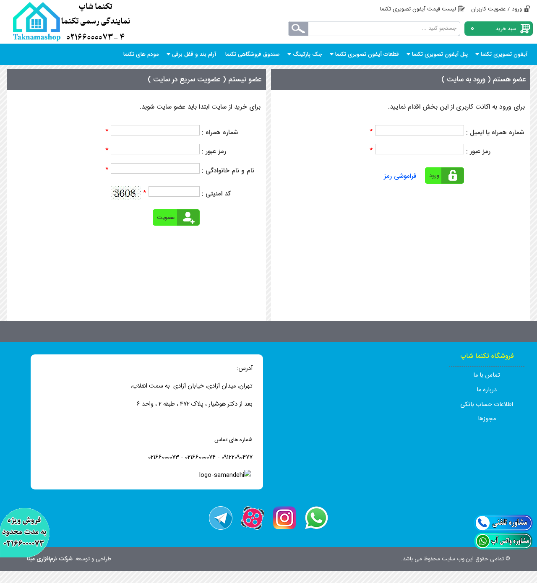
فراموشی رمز (400, 176)
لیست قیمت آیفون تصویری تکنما (418, 9)
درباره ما (487, 390)
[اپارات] (252, 518)
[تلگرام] (220, 518)
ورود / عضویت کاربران (496, 9)
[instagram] (284, 518)
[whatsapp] (316, 518)
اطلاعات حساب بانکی (486, 404)
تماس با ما (486, 375)
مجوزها (487, 419)
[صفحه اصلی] (71, 22)
